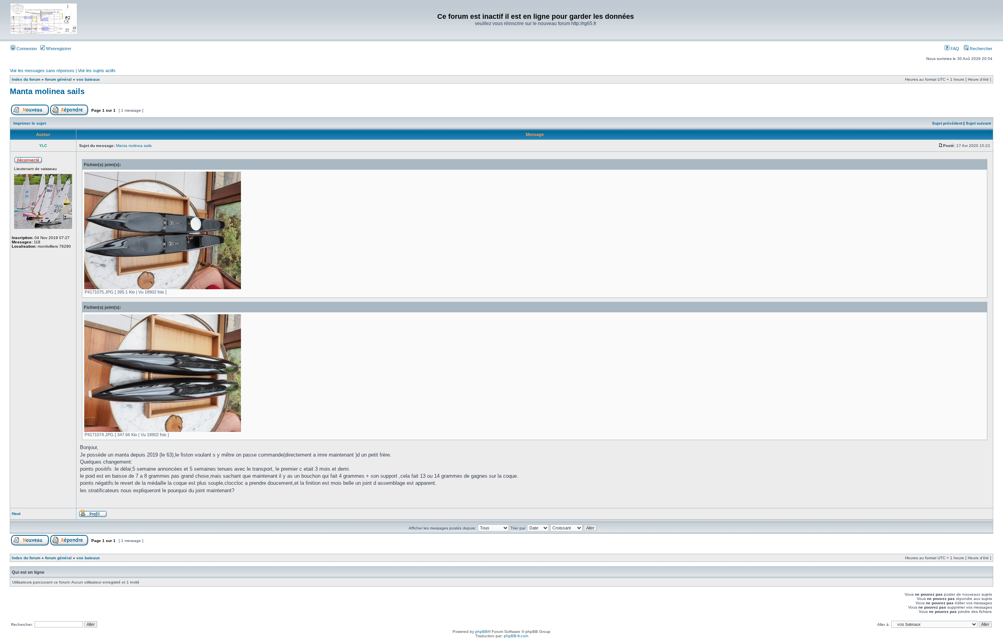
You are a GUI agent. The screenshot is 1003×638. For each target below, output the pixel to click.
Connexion (26, 48)
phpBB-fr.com (516, 636)
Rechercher (980, 48)
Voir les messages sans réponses (42, 70)
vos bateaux (88, 79)
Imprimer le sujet (29, 123)
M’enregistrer (58, 48)
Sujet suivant (978, 123)
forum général (58, 79)
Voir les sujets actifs (97, 70)
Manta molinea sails (47, 91)
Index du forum (26, 79)
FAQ (954, 48)
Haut (16, 513)
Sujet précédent (947, 123)
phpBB (481, 631)
